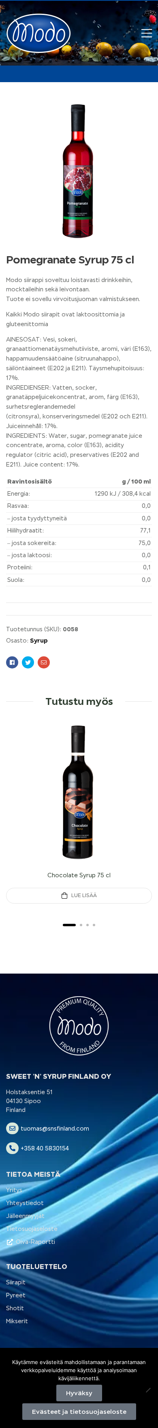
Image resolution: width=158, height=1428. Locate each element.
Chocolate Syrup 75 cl (79, 875)
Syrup (39, 640)
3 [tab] (87, 925)
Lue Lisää (84, 895)
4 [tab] (94, 925)
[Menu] (146, 33)
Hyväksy (79, 1393)
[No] (148, 1390)
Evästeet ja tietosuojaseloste (79, 1411)
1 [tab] (69, 925)
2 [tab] (81, 925)
